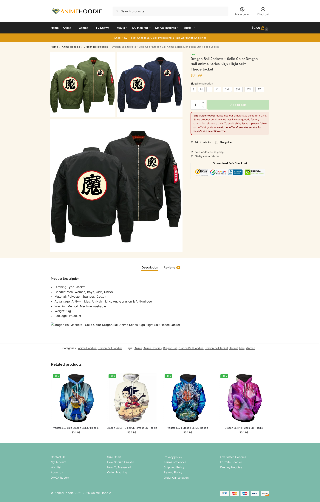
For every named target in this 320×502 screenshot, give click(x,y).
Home (54, 46)
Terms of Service (175, 462)
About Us (57, 472)
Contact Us (58, 457)
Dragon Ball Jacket (216, 348)
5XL (259, 89)
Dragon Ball (170, 348)
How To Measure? (119, 467)
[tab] (149, 267)
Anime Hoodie (101, 493)
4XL (249, 89)
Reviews (171, 267)
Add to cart (238, 105)
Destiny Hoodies (231, 467)
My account (242, 14)
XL (217, 89)
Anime (138, 348)
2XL (227, 89)
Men (242, 348)
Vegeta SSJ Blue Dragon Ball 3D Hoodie (75, 427)
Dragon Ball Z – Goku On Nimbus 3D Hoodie (132, 427)
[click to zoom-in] (82, 84)
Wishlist (56, 467)
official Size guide (244, 115)
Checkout (263, 14)
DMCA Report (60, 477)
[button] (260, 27)
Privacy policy (173, 457)
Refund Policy (173, 472)
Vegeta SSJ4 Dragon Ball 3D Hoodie (187, 427)
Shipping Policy (174, 467)
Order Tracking (117, 472)
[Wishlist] (95, 378)
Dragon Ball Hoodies (96, 46)
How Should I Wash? (120, 462)
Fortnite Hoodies (231, 462)
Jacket (233, 348)
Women (250, 348)
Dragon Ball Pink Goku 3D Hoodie (244, 427)
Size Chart (114, 457)
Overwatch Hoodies (233, 457)
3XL (238, 89)
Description (150, 267)
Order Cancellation (176, 477)
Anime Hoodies (71, 46)
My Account (58, 462)
